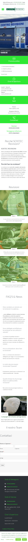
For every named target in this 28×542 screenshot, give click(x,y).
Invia (2, 465)
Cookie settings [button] (10, 539)
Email (2, 451)
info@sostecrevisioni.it (11, 486)
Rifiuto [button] (24, 539)
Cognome (17, 448)
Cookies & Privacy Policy (8, 528)
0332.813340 (14, 128)
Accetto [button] (18, 539)
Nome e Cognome (5, 443)
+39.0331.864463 (20, 4)
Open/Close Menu (3, 9)
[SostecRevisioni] (15, 9)
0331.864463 (14, 133)
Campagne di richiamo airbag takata (13, 417)
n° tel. (1, 458)
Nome (1, 448)
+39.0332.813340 (17, 2)
